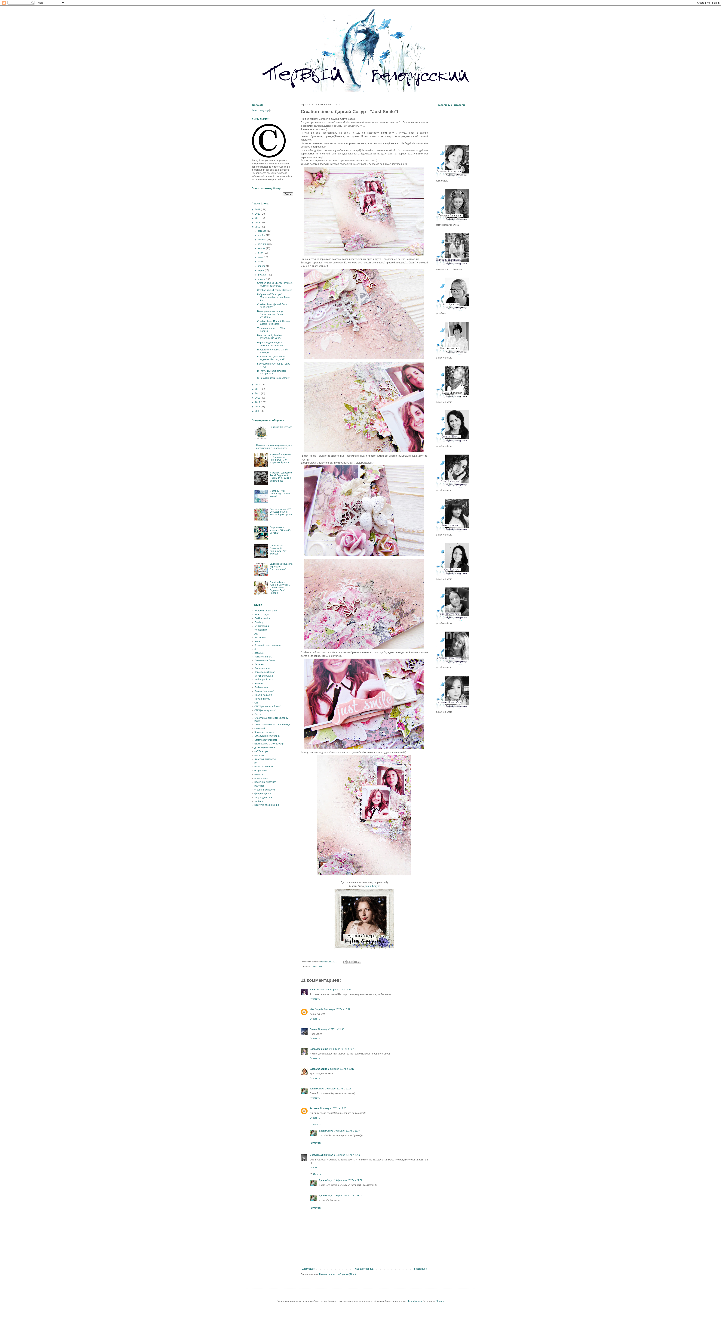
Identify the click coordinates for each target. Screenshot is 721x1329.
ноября (262, 235)
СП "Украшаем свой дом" (267, 706)
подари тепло (261, 778)
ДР (255, 649)
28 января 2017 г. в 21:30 (331, 1029)
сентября (263, 244)
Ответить (315, 999)
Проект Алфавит (263, 695)
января (262, 279)
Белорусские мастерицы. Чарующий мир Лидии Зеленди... (270, 314)
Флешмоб (259, 728)
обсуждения (260, 770)
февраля (263, 274)
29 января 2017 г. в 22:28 (333, 1108)
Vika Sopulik (316, 1009)
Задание (259, 653)
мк (255, 763)
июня (261, 257)
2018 (258, 222)
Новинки (258, 683)
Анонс (257, 641)
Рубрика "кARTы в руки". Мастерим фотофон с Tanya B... (273, 297)
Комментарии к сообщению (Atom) (337, 1274)
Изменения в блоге (264, 660)
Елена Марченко (319, 1049)
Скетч (257, 714)
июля (261, 253)
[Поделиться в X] (352, 962)
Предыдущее (420, 1269)
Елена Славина (318, 1069)
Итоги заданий (262, 668)
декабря (262, 231)
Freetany (258, 622)
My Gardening (261, 626)
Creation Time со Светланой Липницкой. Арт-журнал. (278, 549)
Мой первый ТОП (263, 679)
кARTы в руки (261, 751)
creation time (316, 966)
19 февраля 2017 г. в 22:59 (348, 1180)
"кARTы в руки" (262, 614)
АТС (256, 633)
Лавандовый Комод (264, 672)
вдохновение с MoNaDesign (269, 743)
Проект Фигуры (262, 698)
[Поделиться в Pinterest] (359, 962)
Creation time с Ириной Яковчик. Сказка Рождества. (274, 322)
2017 (258, 227)
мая (260, 261)
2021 (258, 209)
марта (261, 270)
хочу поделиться (263, 797)
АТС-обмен (260, 637)
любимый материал (265, 759)
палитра (258, 774)
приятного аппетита (265, 782)
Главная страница (363, 1269)
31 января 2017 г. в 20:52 (347, 1155)
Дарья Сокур (371, 886)
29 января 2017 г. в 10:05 (338, 1088)
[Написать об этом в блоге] (348, 962)
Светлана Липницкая (321, 1155)
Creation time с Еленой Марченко (274, 290)
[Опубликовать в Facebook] (355, 962)
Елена (313, 1029)
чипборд (258, 801)
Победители (261, 687)
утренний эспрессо (264, 789)
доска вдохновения (264, 747)
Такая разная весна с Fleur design (272, 724)
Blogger (440, 1301)
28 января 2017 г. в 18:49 (337, 1009)
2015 (258, 389)
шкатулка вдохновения (266, 805)
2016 (258, 384)
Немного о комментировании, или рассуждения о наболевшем (274, 446)
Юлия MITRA (317, 989)
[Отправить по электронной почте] (345, 962)
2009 (258, 411)
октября (262, 239)
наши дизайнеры (263, 766)
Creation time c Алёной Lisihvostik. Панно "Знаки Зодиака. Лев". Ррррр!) (280, 588)
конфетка (259, 755)
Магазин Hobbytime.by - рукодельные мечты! (269, 336)
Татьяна (314, 1108)
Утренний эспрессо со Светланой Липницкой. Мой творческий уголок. (280, 458)
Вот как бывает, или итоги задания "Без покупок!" (271, 358)
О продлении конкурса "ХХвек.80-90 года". (280, 530)
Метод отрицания (264, 676)
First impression (262, 618)
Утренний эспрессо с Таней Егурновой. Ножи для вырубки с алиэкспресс (281, 476)
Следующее (308, 1269)
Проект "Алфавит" (264, 691)
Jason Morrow (415, 1301)
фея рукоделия (262, 793)
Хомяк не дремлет (264, 732)
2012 (258, 402)
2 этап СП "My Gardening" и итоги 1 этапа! (281, 494)
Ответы (317, 1124)
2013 (258, 397)
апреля (262, 266)
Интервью (259, 664)
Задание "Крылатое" (281, 427)
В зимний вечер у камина (267, 645)
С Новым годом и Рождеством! (273, 378)
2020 (258, 214)
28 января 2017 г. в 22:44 (342, 1049)
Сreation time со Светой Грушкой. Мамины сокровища (275, 284)
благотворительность (265, 740)
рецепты (259, 785)
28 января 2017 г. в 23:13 (341, 1069)
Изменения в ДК (263, 656)
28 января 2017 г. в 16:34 (338, 989)
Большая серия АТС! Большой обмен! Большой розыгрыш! (281, 512)
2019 (258, 218)
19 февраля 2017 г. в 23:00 (348, 1195)
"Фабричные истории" (266, 610)
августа (262, 248)
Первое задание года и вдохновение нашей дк (270, 343)
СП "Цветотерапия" (264, 710)
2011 (258, 406)
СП (256, 702)
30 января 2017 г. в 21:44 (347, 1130)
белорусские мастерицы (267, 736)
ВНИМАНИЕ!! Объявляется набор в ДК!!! (272, 372)
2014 (258, 393)
